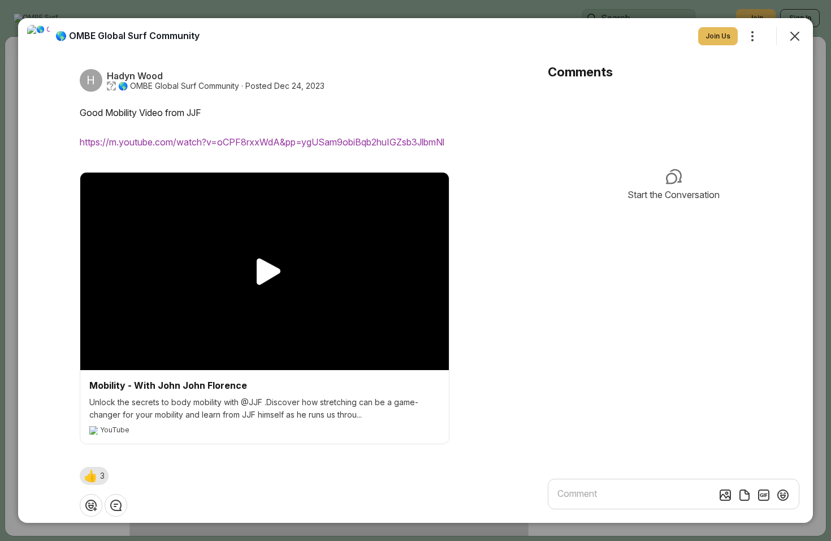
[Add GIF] (764, 495)
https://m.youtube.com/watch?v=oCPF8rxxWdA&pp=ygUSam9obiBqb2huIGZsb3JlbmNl (262, 142)
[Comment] (116, 505)
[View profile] (38, 36)
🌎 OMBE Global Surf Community (178, 86)
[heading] (127, 35)
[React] (91, 505)
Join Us (718, 36)
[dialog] (415, 270)
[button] (94, 476)
